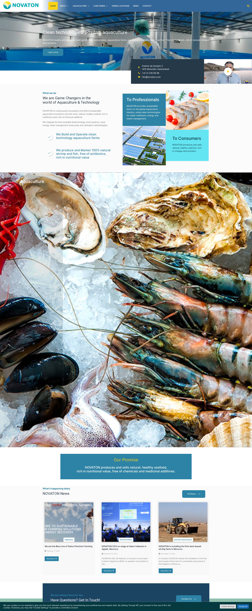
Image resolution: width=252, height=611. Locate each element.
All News (191, 494)
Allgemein (69, 540)
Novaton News (126, 540)
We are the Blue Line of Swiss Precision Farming (68, 546)
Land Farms (99, 6)
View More (51, 444)
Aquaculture (79, 6)
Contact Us (186, 599)
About (63, 6)
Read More (51, 559)
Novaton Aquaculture (183, 540)
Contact (147, 6)
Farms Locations (120, 6)
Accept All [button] (243, 606)
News (136, 6)
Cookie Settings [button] (227, 606)
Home (53, 6)
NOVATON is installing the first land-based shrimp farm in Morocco (180, 547)
